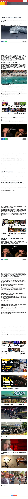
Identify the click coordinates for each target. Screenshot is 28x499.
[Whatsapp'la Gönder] (6, 41)
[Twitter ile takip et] (12, 495)
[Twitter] (3, 41)
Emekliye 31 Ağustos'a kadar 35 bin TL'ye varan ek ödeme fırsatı (15, 3)
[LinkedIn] (4, 41)
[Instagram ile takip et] (14, 495)
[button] (23, 41)
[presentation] (4, 3)
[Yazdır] (7, 41)
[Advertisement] (14, 11)
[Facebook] (2, 41)
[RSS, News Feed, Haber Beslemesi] (16, 495)
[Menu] (24, 1)
